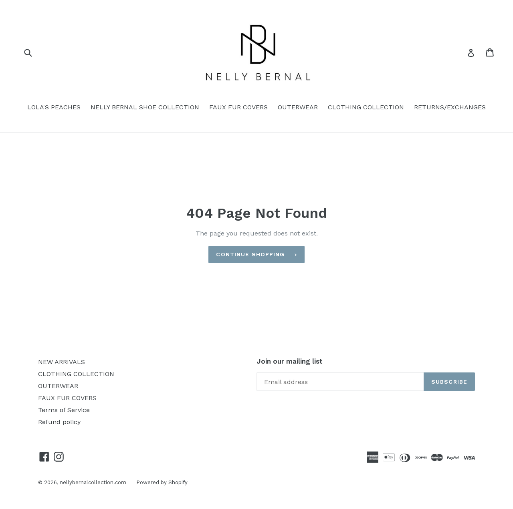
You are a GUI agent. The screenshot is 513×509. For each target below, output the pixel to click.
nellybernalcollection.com (93, 482)
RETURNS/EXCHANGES (450, 107)
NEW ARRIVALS (61, 362)
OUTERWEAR (298, 107)
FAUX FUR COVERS (238, 107)
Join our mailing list (289, 361)
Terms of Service (64, 410)
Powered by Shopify (162, 482)
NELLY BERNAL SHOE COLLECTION (145, 107)
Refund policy (59, 422)
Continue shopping (250, 254)
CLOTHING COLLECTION (366, 107)
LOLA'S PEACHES (54, 107)
